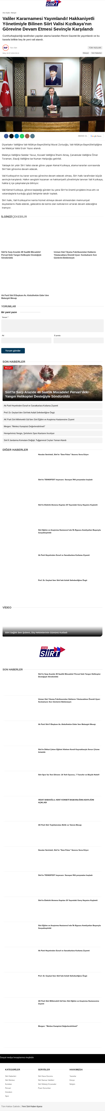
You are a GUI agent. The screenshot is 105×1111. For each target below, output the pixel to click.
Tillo (6, 47)
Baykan (7, 31)
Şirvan (7, 42)
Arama (78, 12)
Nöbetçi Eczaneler (13, 57)
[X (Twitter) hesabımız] (29, 1107)
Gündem (7, 52)
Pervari (7, 37)
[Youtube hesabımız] (58, 1107)
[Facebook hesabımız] (15, 1107)
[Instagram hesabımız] (44, 1107)
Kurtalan (8, 21)
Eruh (6, 26)
